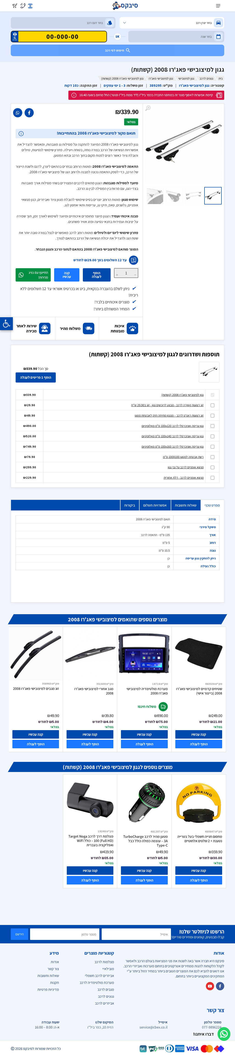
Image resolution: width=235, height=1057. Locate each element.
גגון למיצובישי (186, 78)
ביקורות (129, 505)
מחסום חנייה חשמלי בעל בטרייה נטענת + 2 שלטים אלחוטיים (199, 838)
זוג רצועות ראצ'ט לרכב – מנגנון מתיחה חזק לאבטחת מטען (169, 415)
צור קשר (53, 968)
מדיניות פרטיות (48, 989)
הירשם (19, 934)
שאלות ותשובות (185, 505)
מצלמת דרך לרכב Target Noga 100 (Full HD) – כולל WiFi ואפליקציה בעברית (90, 840)
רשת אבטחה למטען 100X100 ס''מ (183, 457)
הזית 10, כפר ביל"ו (100, 1027)
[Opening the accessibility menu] (6, 323)
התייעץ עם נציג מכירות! (38, 274)
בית (220, 78)
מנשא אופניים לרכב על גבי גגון (186, 467)
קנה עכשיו (67, 275)
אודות (55, 961)
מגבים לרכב (106, 989)
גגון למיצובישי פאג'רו (161, 78)
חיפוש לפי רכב (114, 50)
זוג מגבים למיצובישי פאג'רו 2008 (36, 688)
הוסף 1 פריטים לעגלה (35, 377)
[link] (29, 112)
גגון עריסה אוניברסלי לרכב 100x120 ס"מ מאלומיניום (173, 426)
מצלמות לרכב (104, 961)
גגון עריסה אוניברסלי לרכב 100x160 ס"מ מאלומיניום (173, 446)
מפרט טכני (212, 505)
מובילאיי (108, 968)
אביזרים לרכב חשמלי (99, 975)
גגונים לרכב (206, 78)
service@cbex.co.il (154, 1027)
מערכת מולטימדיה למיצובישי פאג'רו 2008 (147, 691)
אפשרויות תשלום (155, 505)
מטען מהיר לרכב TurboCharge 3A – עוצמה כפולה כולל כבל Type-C (145, 840)
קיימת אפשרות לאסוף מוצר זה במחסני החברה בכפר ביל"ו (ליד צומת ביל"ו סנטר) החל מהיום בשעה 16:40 (146, 95)
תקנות (54, 982)
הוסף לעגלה (96, 275)
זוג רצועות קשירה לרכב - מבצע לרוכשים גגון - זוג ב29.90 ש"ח (167, 405)
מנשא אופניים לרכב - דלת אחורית (184, 477)
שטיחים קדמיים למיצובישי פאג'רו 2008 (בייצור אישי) (199, 691)
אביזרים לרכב (104, 1003)
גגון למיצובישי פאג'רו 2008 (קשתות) (182, 395)
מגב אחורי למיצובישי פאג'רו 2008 (93, 691)
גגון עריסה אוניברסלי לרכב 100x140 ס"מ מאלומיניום (173, 436)
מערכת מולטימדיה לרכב (97, 982)
